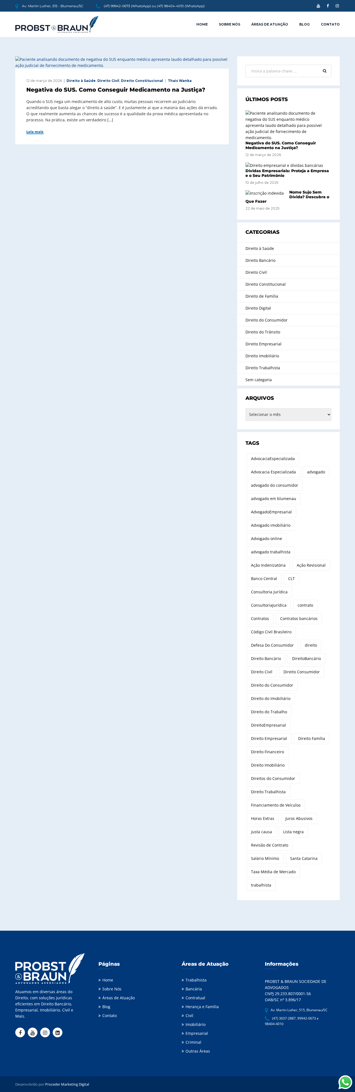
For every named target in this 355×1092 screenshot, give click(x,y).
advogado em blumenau (273, 498)
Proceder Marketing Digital (67, 1084)
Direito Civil (108, 81)
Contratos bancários (299, 618)
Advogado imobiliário (270, 525)
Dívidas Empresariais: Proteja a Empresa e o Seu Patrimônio (287, 173)
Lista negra (293, 831)
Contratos (260, 618)
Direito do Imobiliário (270, 698)
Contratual (195, 997)
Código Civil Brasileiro (271, 631)
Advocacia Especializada (273, 472)
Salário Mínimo (265, 858)
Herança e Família (202, 1006)
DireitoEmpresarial (268, 725)
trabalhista (261, 885)
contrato (305, 605)
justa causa (261, 831)
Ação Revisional (311, 565)
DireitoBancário (306, 658)
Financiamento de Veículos (276, 805)
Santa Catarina (304, 858)
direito (311, 645)
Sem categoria (258, 379)
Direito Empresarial (263, 344)
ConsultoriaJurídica (268, 605)
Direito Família (311, 738)
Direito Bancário (260, 260)
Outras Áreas (198, 1051)
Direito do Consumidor (266, 320)
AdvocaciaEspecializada (273, 458)
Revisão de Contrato (269, 845)
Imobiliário (196, 1024)
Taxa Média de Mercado (273, 871)
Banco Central (264, 578)
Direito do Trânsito (262, 332)
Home (202, 24)
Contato (330, 24)
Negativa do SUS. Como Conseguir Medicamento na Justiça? (115, 89)
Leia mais (35, 132)
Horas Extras (262, 818)
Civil (189, 1015)
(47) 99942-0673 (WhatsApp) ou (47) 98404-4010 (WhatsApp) (154, 6)
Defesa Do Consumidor (272, 645)
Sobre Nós (229, 24)
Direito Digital (258, 308)
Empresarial (197, 1033)
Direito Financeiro (267, 751)
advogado (316, 472)
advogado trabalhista (270, 551)
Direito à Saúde (81, 81)
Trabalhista (196, 980)
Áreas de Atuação (269, 24)
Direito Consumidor (301, 671)
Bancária (194, 988)
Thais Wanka (180, 81)
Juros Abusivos (299, 818)
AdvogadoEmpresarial (271, 511)
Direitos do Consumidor (273, 778)
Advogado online (266, 538)
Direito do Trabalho (269, 711)
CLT (291, 578)
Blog (304, 24)
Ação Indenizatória (268, 565)
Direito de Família (261, 296)
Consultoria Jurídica (269, 591)
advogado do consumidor (274, 485)
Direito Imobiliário (262, 355)
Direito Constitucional (142, 81)
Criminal (193, 1042)
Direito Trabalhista (262, 367)
